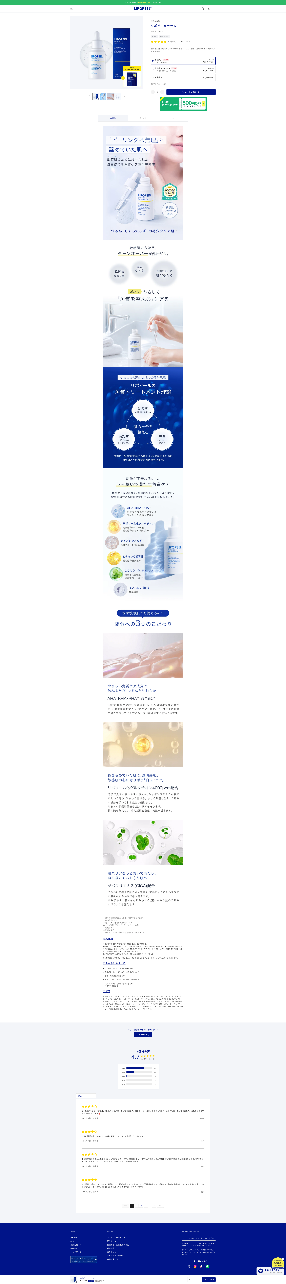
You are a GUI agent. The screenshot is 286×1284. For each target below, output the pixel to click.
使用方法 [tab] (143, 118)
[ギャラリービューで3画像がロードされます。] (110, 96)
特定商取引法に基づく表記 (118, 1244)
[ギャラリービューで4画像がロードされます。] (117, 96)
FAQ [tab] (172, 118)
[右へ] (124, 96)
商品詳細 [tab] (113, 118)
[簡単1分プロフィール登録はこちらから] (278, 1269)
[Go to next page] (160, 1206)
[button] (203, 8)
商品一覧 (74, 1248)
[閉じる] (283, 1259)
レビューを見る (184, 42)
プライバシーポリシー (116, 1237)
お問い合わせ (112, 1259)
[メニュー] (72, 8)
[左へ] (89, 96)
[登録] (214, 1238)
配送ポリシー (112, 1241)
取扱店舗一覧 (76, 1244)
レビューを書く (143, 1035)
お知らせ (74, 1237)
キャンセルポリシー (115, 1255)
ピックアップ (76, 1252)
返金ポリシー (112, 1252)
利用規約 (110, 1248)
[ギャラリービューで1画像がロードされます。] (95, 96)
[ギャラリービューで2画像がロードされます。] (103, 96)
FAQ (72, 1241)
